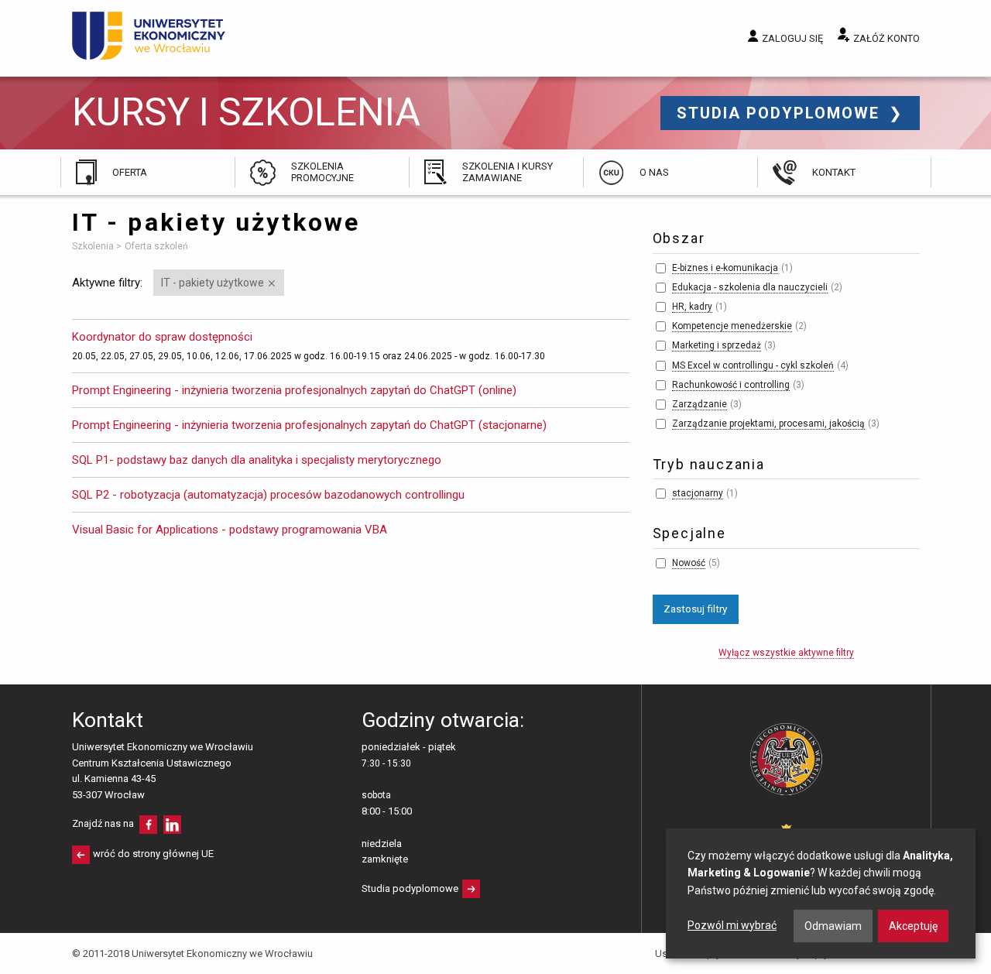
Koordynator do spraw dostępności (162, 337)
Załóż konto (886, 38)
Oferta (129, 172)
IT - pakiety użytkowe (212, 282)
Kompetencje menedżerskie (732, 326)
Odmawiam (833, 926)
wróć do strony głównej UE (153, 853)
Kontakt (834, 172)
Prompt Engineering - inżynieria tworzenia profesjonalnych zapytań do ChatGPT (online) (294, 390)
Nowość (688, 562)
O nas (654, 172)
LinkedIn (172, 824)
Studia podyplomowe (781, 113)
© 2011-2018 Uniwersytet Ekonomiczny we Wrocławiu (192, 953)
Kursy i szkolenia (246, 112)
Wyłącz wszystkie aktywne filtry (786, 652)
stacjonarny (697, 493)
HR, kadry (692, 306)
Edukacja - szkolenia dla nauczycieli (750, 287)
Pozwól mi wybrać (732, 925)
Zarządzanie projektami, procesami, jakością (768, 423)
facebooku (148, 824)
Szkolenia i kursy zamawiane (507, 171)
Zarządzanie (699, 404)
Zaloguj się (792, 38)
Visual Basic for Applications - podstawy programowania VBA (229, 530)
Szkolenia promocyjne (322, 171)
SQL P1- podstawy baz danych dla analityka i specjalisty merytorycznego (256, 460)
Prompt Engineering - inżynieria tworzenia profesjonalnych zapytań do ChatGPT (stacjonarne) (309, 425)
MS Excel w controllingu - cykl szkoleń (753, 365)
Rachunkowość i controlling (731, 384)
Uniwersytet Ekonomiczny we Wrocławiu (149, 36)
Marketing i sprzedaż (716, 345)
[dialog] (821, 893)
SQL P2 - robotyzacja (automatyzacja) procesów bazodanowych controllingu (268, 495)
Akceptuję (913, 926)
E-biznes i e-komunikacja (725, 267)
